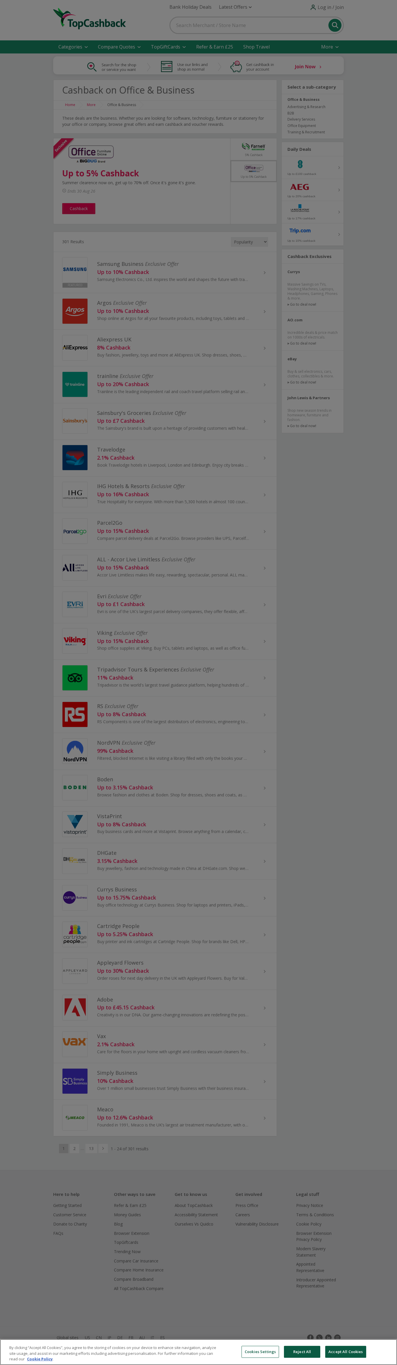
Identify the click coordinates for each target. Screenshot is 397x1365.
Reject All (302, 1351)
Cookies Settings (260, 1351)
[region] (198, 1352)
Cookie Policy (40, 1359)
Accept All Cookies (345, 1351)
